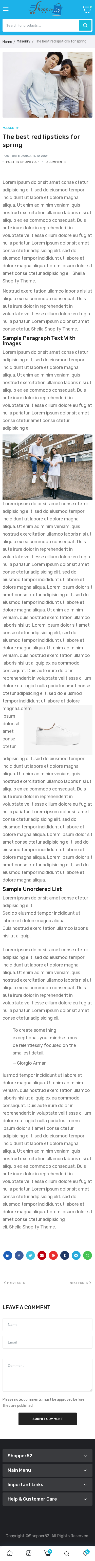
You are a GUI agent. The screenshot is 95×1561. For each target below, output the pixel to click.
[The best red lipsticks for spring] (47, 85)
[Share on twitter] (30, 1255)
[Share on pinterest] (53, 1255)
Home (7, 42)
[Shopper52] (46, 9)
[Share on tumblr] (64, 1255)
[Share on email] (41, 1255)
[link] (9, 1553)
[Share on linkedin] (7, 1255)
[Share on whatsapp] (87, 1255)
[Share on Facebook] (19, 1255)
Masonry (23, 41)
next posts (79, 1283)
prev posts (16, 1283)
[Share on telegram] (76, 1255)
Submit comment (47, 1419)
